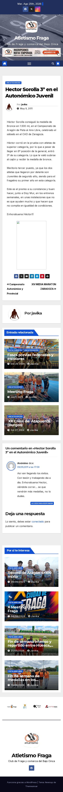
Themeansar (31, 786)
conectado (38, 521)
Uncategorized (13, 83)
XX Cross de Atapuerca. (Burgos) (29, 423)
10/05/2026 (18, 685)
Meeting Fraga (20, 391)
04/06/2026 (18, 616)
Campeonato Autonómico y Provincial (15, 289)
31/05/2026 (18, 650)
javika (24, 104)
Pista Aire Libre (15, 568)
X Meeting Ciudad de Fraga (26, 609)
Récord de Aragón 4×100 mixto (29, 575)
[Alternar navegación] (29, 63)
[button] (53, 63)
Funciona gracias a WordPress (22, 782)
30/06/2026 (18, 582)
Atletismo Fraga (31, 38)
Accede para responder (42, 503)
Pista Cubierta (15, 350)
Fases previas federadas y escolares (30, 357)
